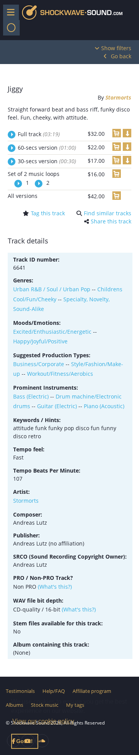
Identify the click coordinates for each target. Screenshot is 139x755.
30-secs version (47, 161)
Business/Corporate (38, 364)
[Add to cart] (116, 133)
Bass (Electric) (31, 396)
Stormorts (118, 97)
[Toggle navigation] (11, 27)
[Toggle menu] (11, 12)
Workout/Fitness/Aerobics (60, 373)
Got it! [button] (24, 741)
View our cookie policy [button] (43, 721)
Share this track (111, 221)
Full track (39, 134)
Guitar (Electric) (57, 406)
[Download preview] (127, 133)
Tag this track (48, 213)
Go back (121, 56)
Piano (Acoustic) (104, 406)
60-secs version (47, 147)
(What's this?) (55, 586)
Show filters (116, 48)
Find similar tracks (107, 213)
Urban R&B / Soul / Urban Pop (51, 289)
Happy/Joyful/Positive (40, 341)
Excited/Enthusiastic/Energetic (52, 331)
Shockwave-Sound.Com (72, 12)
